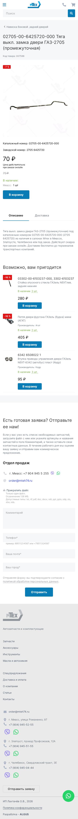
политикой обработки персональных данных (30, 581)
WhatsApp (58, 473)
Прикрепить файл (17, 490)
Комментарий (14, 512)
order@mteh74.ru (20, 480)
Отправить (39, 592)
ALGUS (24, 814)
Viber (52, 473)
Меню (4, 4)
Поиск (71, 13)
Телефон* (12, 537)
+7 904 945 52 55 (64, 4)
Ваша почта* (13, 553)
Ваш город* (13, 567)
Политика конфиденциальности (22, 807)
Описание (16, 215)
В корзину (16, 194)
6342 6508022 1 (29, 355)
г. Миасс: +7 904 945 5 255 (29, 473)
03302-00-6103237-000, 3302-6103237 (46, 278)
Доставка (42, 215)
